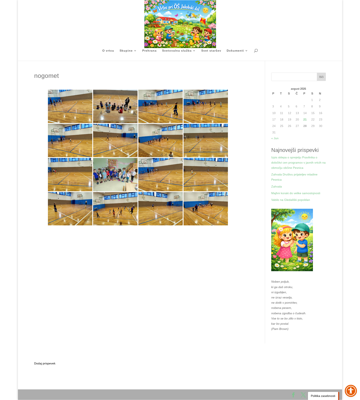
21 (305, 119)
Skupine (126, 50)
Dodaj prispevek (44, 363)
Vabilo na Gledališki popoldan (290, 199)
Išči (321, 76)
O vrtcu (108, 50)
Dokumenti (235, 50)
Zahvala (276, 186)
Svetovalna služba (177, 50)
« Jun (275, 138)
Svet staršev (211, 50)
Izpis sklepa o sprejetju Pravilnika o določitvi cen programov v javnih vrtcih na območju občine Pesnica (298, 162)
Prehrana (149, 50)
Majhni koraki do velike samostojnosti (295, 193)
